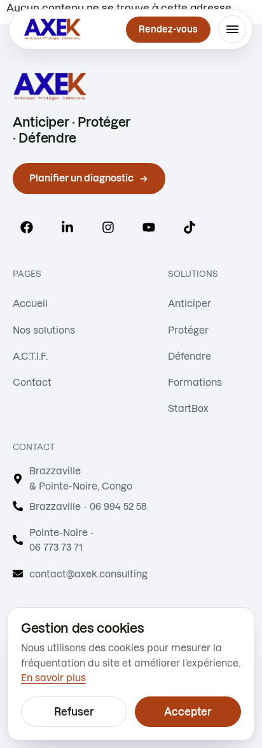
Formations (195, 382)
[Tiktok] (189, 227)
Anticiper (189, 303)
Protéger (188, 330)
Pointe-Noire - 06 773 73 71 (61, 540)
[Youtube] (149, 227)
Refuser (74, 711)
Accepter (188, 711)
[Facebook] (27, 227)
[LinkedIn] (67, 227)
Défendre (189, 356)
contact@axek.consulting (88, 573)
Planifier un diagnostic (81, 178)
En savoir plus (53, 677)
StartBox (188, 408)
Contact (32, 382)
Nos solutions (44, 330)
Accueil (30, 303)
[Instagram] (108, 227)
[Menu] (232, 29)
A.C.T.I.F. (30, 356)
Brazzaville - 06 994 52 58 (88, 506)
